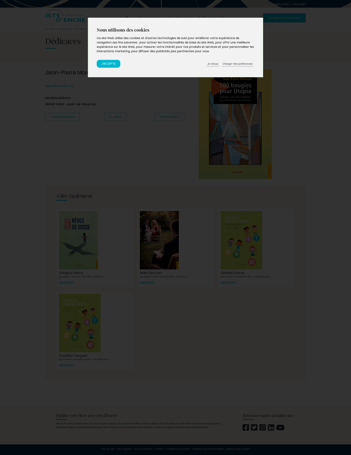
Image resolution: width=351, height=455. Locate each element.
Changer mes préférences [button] (238, 63)
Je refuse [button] (212, 63)
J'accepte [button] (108, 63)
